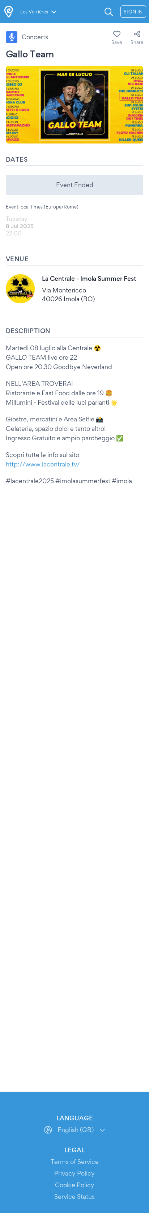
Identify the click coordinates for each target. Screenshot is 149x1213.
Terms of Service (75, 1161)
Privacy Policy (74, 1173)
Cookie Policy (74, 1185)
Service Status (74, 1196)
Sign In (133, 12)
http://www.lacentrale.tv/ (43, 464)
